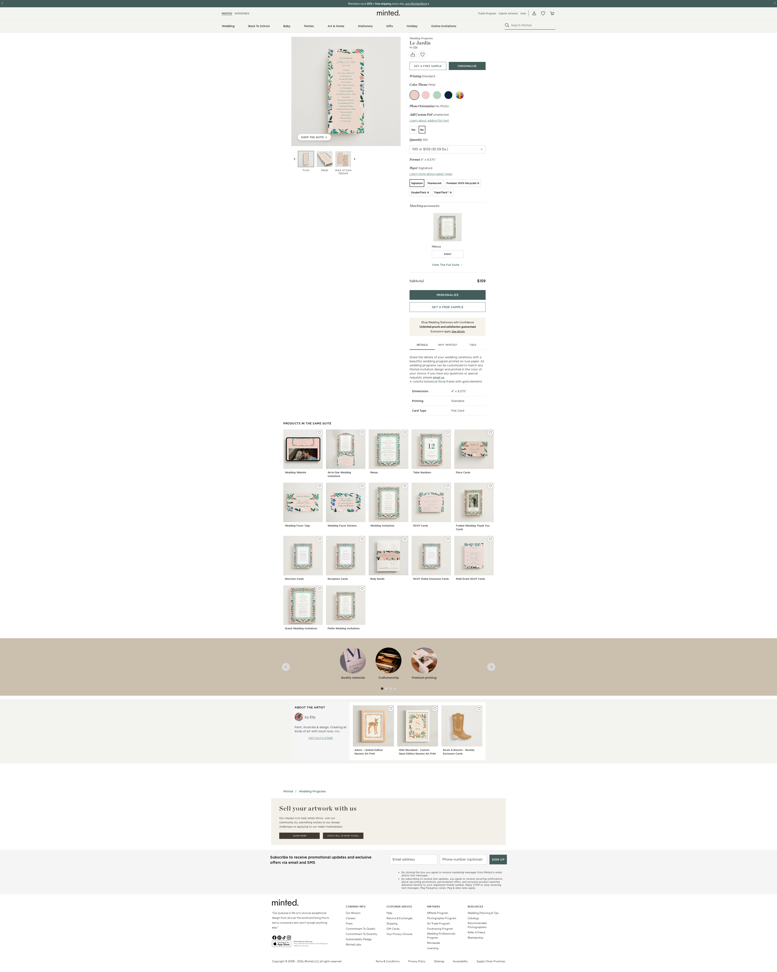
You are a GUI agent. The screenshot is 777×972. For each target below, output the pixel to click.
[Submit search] (507, 25)
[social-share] (413, 54)
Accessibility (460, 961)
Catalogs (473, 918)
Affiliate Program (437, 913)
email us (438, 377)
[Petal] (414, 95)
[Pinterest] (279, 937)
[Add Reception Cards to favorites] (362, 539)
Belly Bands (377, 578)
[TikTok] (284, 937)
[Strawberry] (426, 95)
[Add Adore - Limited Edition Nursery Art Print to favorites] (390, 708)
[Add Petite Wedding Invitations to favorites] (362, 588)
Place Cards (463, 472)
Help (389, 913)
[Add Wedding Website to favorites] (319, 432)
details (422, 344)
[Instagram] (289, 937)
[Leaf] (437, 95)
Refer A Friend (476, 932)
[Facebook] (274, 937)
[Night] (448, 95)
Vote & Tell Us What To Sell (343, 836)
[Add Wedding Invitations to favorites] (405, 485)
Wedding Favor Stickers (342, 525)
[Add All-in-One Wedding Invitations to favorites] (362, 432)
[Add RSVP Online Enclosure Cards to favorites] (447, 539)
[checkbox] (447, 254)
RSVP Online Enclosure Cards (431, 578)
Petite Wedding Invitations (344, 628)
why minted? (447, 344)
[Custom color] (460, 95)
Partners (433, 906)
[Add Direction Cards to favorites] (319, 539)
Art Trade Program (438, 923)
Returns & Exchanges (399, 918)
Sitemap (439, 961)
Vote (523, 13)
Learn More (299, 836)
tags (472, 344)
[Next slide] (354, 159)
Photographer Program (441, 918)
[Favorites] (543, 13)
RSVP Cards (420, 525)
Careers (351, 918)
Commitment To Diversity (361, 934)
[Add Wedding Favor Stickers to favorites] (362, 485)
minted (227, 13)
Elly (415, 47)
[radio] (413, 129)
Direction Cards (294, 578)
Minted (288, 791)
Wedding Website (295, 472)
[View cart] (552, 13)
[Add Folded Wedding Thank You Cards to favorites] (490, 485)
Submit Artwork (508, 13)
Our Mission (353, 913)
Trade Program (487, 13)
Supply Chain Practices (491, 961)
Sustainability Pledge (359, 939)
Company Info (356, 906)
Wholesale (433, 943)
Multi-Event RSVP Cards (470, 578)
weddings (242, 13)
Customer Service (399, 906)
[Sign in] (534, 13)
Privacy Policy (416, 961)
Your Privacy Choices (399, 934)
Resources (475, 906)
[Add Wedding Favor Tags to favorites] (319, 485)
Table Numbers (422, 472)
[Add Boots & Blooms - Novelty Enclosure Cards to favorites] (479, 708)
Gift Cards (392, 929)
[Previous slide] (294, 159)
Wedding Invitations (382, 525)
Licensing (432, 948)
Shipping (391, 923)
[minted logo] (388, 13)
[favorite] (422, 54)
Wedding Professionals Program (441, 935)
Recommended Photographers (477, 925)
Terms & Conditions (387, 961)
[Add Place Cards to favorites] (490, 432)
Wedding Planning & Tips (483, 913)
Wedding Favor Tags (297, 525)
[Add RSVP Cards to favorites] (447, 485)
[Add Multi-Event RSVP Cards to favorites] (490, 539)
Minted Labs (353, 944)
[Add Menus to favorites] (405, 432)
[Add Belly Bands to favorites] (405, 539)
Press (349, 923)
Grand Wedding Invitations (301, 628)
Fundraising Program (440, 929)
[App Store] (281, 945)
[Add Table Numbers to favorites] (447, 432)
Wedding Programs (421, 38)
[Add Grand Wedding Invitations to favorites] (319, 588)
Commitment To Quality (360, 929)
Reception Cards (338, 578)
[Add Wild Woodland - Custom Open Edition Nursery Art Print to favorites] (434, 708)
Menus (374, 472)
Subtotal (417, 281)
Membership (475, 937)
